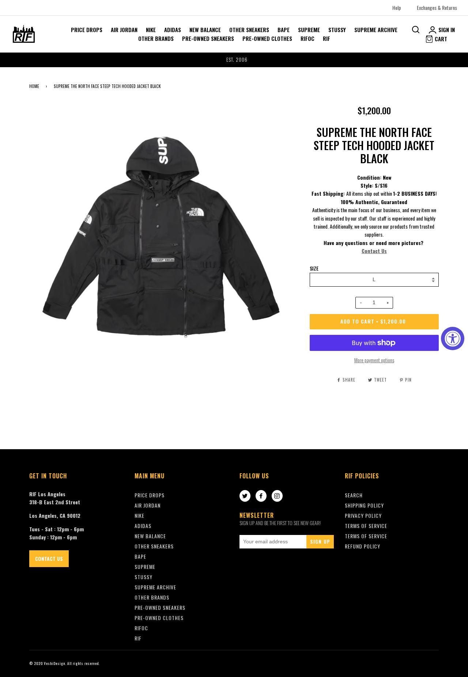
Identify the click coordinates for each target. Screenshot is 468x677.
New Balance (205, 30)
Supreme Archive (375, 30)
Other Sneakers (249, 30)
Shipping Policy (364, 505)
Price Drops (86, 30)
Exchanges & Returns (437, 7)
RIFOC (307, 38)
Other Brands (156, 38)
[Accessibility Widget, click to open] (452, 338)
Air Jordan (124, 30)
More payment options (374, 360)
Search (354, 495)
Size (314, 268)
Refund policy (362, 546)
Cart (440, 39)
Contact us (49, 558)
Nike (151, 30)
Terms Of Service (366, 525)
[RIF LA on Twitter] (245, 496)
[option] (234, 59)
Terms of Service (366, 536)
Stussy (337, 30)
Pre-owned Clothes (267, 38)
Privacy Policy (363, 515)
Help (396, 7)
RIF (326, 38)
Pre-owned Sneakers (208, 38)
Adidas (172, 30)
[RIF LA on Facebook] (261, 496)
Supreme (309, 30)
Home (34, 86)
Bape (284, 30)
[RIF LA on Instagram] (277, 496)
